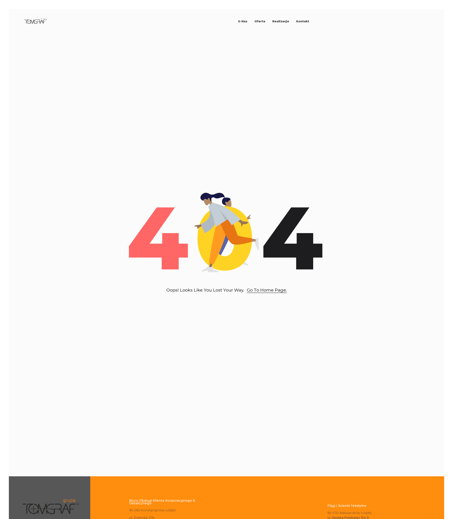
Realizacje (280, 21)
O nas (242, 21)
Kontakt (302, 21)
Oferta (259, 21)
